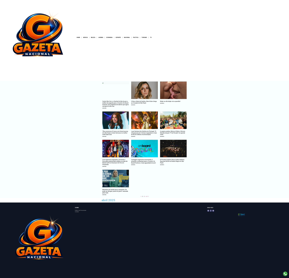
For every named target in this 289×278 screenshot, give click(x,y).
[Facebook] (208, 211)
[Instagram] (211, 211)
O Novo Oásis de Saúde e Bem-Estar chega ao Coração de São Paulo (144, 102)
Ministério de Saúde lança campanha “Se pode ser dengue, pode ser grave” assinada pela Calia (115, 191)
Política (135, 37)
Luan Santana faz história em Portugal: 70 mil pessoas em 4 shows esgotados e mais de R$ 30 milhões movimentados (144, 132)
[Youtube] (213, 211)
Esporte (118, 37)
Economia (109, 37)
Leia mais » (104, 108)
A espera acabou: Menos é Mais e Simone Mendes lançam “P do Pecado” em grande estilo (172, 132)
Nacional (127, 37)
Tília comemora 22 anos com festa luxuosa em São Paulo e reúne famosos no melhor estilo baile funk (115, 132)
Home (78, 37)
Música (85, 37)
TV (151, 37)
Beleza (93, 37)
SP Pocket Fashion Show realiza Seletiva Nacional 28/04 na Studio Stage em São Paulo (172, 161)
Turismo (144, 37)
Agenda (100, 37)
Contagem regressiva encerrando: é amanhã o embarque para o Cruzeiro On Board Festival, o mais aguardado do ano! (143, 161)
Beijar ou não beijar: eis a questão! (170, 101)
